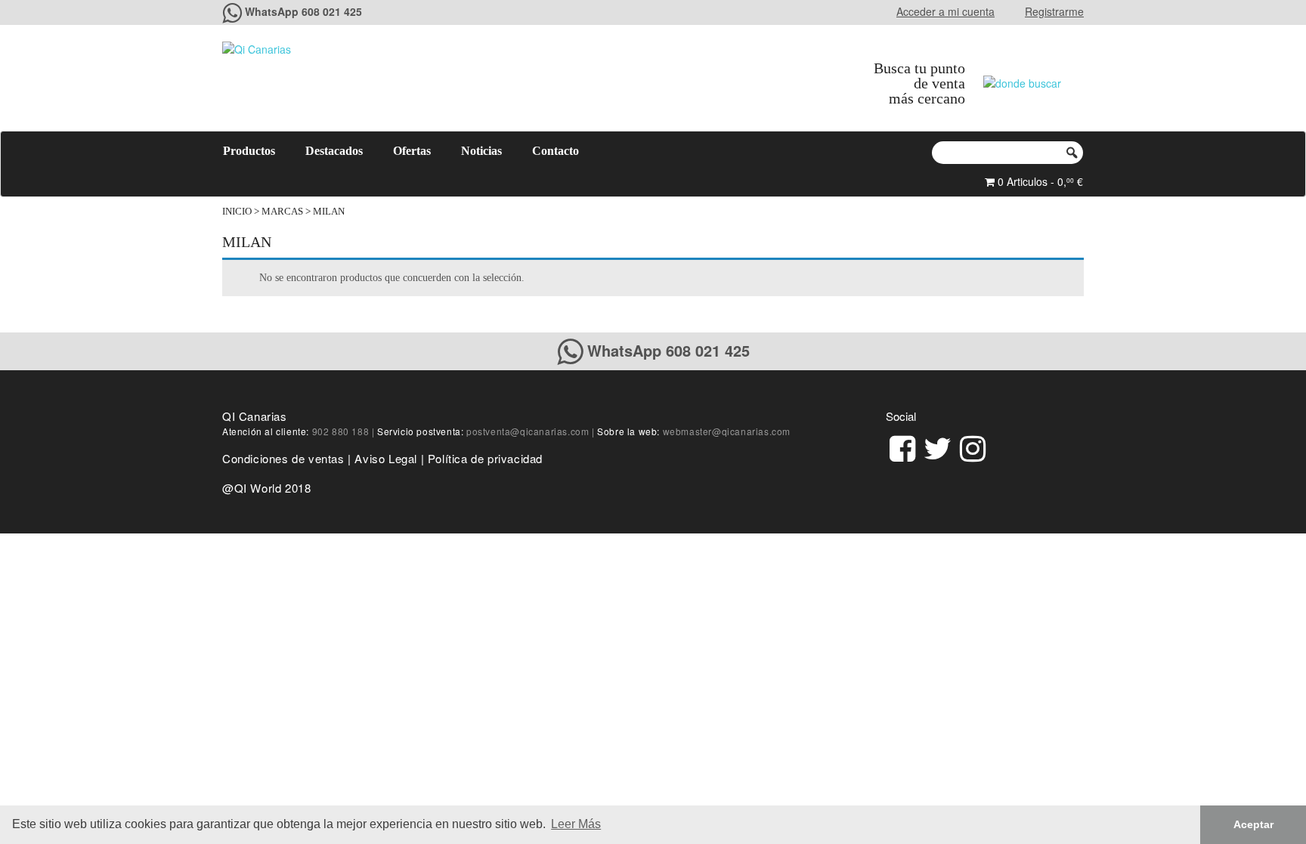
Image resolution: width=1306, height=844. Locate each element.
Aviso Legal (385, 458)
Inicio (237, 211)
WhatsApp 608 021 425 (303, 11)
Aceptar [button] (1253, 824)
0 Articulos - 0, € (1039, 181)
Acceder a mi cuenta (945, 11)
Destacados (334, 150)
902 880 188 (341, 431)
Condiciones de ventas (283, 458)
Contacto (555, 150)
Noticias (481, 150)
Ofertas (412, 150)
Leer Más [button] (576, 824)
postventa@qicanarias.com (527, 431)
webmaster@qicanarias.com (727, 431)
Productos (249, 150)
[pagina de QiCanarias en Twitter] (938, 446)
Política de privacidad (485, 458)
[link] (902, 446)
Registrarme (1054, 11)
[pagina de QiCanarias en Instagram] (973, 446)
